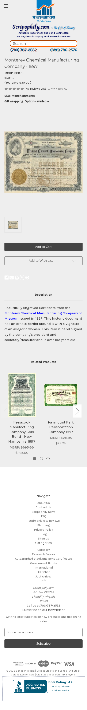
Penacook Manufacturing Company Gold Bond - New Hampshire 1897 (21, 431)
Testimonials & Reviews (43, 521)
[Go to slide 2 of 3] (41, 458)
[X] (22, 278)
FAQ (43, 516)
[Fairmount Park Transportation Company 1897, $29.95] (60, 395)
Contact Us (43, 507)
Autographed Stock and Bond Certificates (43, 558)
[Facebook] (6, 278)
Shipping (43, 525)
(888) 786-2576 (63, 50)
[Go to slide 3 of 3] (48, 458)
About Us (43, 503)
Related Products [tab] (43, 362)
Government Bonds (43, 563)
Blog (44, 534)
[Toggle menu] (6, 6)
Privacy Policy (43, 529)
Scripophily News (43, 512)
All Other (44, 572)
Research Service (43, 554)
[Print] (17, 278)
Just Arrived (43, 576)
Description (43, 294)
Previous (5, 411)
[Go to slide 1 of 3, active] (34, 458)
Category (43, 550)
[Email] (12, 278)
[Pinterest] (27, 278)
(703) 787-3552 (23, 50)
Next (77, 411)
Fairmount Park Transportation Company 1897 (61, 427)
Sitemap (43, 538)
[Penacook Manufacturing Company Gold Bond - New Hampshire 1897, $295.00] (21, 395)
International (43, 567)
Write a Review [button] (57, 89)
